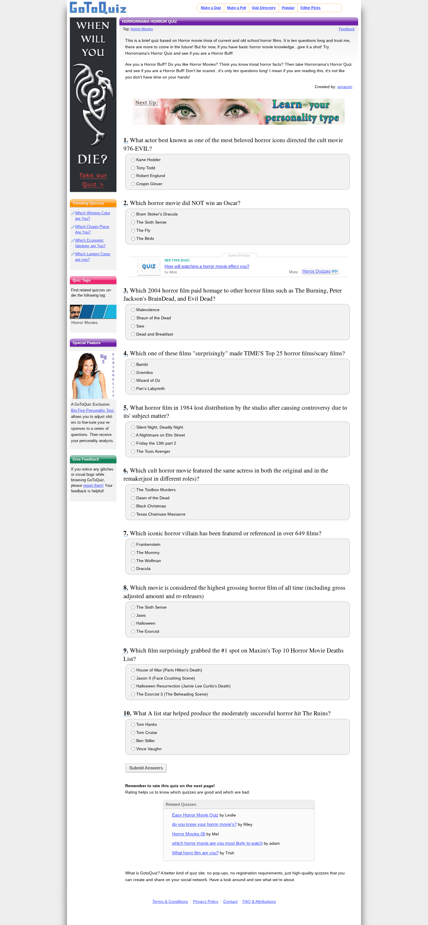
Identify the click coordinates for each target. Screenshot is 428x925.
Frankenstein (147, 544)
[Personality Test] (239, 111)
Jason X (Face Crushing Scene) (165, 678)
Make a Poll (236, 8)
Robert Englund (150, 175)
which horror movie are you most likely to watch (217, 843)
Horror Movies (141, 29)
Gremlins (144, 372)
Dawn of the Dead (152, 498)
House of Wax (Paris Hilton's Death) (168, 670)
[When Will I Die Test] (93, 104)
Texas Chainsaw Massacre (160, 514)
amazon (344, 86)
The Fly (142, 230)
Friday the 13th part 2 (155, 443)
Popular (288, 8)
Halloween (145, 623)
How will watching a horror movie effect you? (207, 266)
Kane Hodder (148, 159)
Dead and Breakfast (154, 334)
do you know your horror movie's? (204, 824)
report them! (93, 485)
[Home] (98, 8)
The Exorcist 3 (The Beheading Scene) (171, 694)
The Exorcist (147, 631)
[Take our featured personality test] (93, 375)
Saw (139, 326)
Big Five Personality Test (92, 410)
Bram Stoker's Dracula (156, 214)
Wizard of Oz (147, 380)
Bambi (141, 364)
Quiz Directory (264, 8)
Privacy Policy (205, 901)
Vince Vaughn (148, 748)
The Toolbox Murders (155, 489)
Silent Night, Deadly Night (159, 427)
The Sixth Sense (151, 222)
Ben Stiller (145, 740)
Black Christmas (150, 506)
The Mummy (147, 552)
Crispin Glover (148, 183)
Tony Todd (145, 167)
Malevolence (147, 309)
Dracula (143, 568)
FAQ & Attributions (259, 901)
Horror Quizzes (316, 271)
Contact (230, 901)
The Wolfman (148, 560)
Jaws (140, 615)
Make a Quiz (211, 8)
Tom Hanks (146, 724)
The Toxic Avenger (152, 451)
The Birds (144, 238)
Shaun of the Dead (153, 318)
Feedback (347, 29)
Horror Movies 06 (188, 833)
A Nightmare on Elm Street (160, 435)
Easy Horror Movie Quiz (195, 814)
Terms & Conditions (170, 901)
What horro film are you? (195, 852)
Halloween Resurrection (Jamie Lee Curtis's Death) (183, 686)
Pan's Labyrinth (150, 388)
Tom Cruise (146, 732)
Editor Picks (310, 8)
